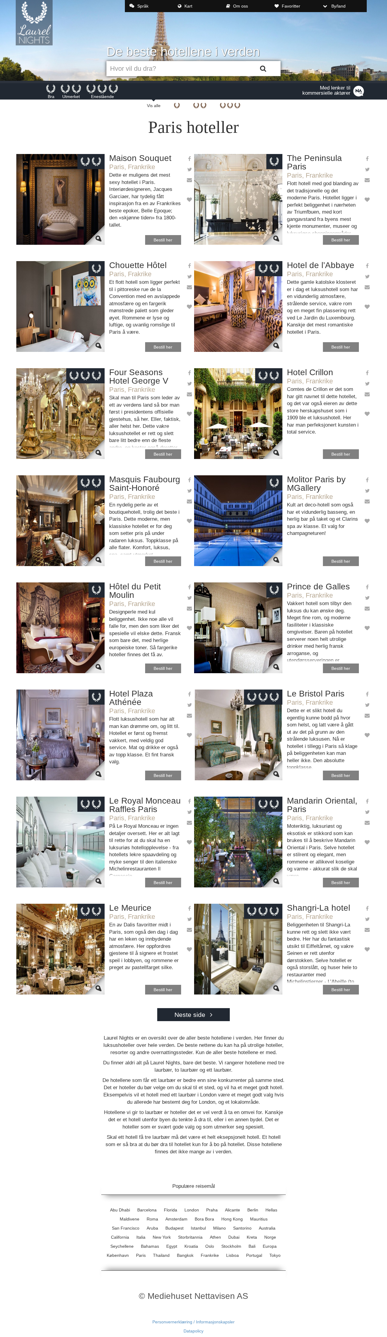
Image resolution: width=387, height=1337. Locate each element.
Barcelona (147, 1210)
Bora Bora (204, 1219)
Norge (270, 1237)
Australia (267, 1228)
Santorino (242, 1228)
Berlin (252, 1210)
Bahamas (150, 1246)
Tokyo (275, 1255)
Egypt (171, 1246)
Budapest (174, 1228)
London (191, 1210)
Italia (140, 1237)
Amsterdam (176, 1219)
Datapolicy (193, 1331)
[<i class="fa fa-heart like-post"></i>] (189, 200)
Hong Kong (232, 1219)
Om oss (240, 6)
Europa (270, 1246)
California (120, 1237)
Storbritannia (190, 1237)
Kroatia (191, 1246)
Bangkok (185, 1255)
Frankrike (210, 1255)
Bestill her (163, 240)
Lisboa (232, 1255)
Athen (215, 1237)
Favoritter (291, 6)
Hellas (271, 1210)
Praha (212, 1210)
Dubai (233, 1237)
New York (162, 1237)
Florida (170, 1210)
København (118, 1255)
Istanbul (198, 1228)
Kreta (252, 1237)
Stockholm (231, 1246)
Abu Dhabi (120, 1210)
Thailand (161, 1255)
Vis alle (154, 105)
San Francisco (125, 1228)
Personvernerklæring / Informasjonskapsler (193, 1321)
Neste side (190, 1014)
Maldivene (129, 1219)
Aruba (152, 1228)
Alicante (232, 1210)
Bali (252, 1246)
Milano (219, 1228)
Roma (152, 1219)
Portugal (254, 1255)
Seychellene (122, 1246)
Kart (188, 6)
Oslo (209, 1246)
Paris (141, 1255)
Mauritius (259, 1219)
